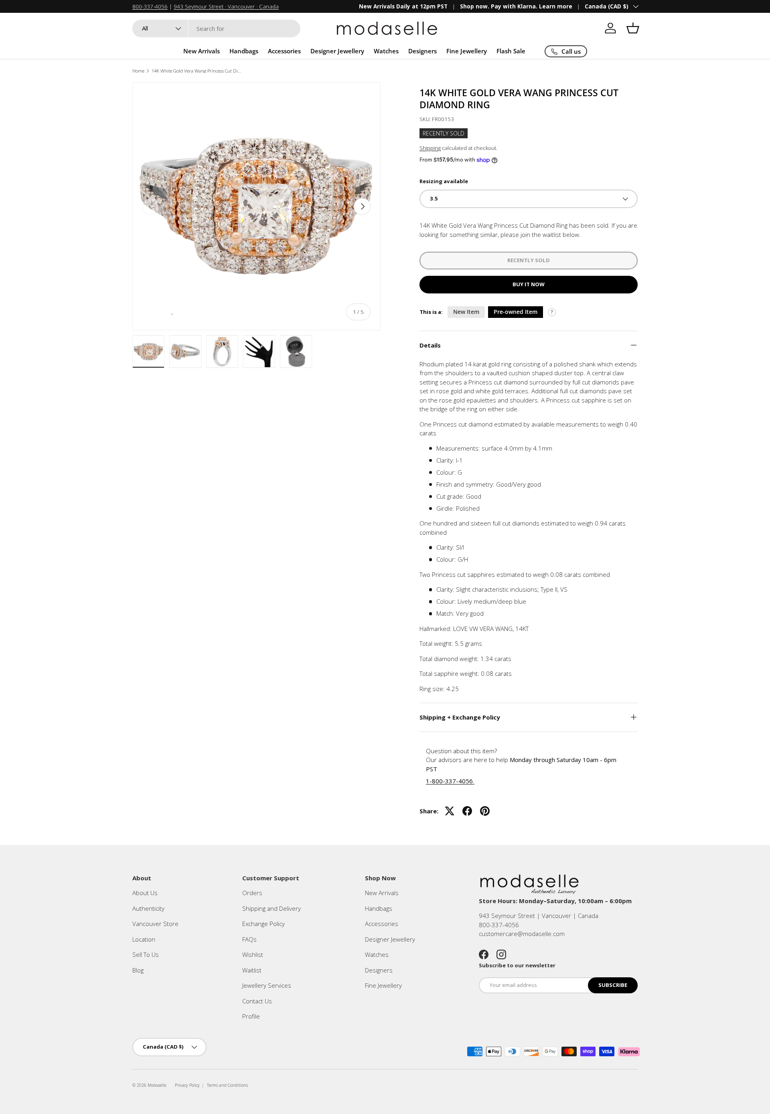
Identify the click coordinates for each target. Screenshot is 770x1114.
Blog (138, 970)
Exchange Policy (263, 924)
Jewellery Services (266, 985)
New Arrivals (201, 51)
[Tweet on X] (449, 811)
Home (138, 71)
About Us (145, 893)
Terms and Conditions (227, 1085)
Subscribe (612, 985)
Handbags (243, 51)
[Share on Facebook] (467, 811)
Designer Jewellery (337, 51)
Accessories (284, 51)
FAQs (249, 939)
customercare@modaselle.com (522, 934)
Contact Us (257, 1001)
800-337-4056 (150, 6)
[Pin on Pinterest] (485, 811)
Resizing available (443, 181)
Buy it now (529, 284)
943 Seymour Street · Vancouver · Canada (226, 6)
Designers (422, 51)
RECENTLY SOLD (528, 260)
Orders (252, 893)
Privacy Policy (187, 1085)
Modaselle (157, 1085)
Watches (386, 51)
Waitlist (251, 970)
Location (143, 939)
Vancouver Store (155, 924)
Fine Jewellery (466, 51)
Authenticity (148, 908)
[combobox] (216, 28)
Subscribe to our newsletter (517, 965)
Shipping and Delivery (271, 908)
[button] (633, 28)
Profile (251, 1016)
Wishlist (252, 954)
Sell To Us (145, 954)
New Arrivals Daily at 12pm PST (403, 6)
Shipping (430, 148)
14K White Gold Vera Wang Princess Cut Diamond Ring (197, 71)
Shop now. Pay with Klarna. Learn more (516, 6)
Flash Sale (510, 51)
